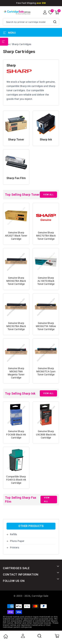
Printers (14, 547)
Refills (13, 534)
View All (48, 194)
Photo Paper (17, 541)
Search (55, 22)
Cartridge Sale (40, 596)
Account (22, 635)
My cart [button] (56, 635)
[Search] (39, 635)
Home (5, 636)
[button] (57, 12)
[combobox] (31, 22)
